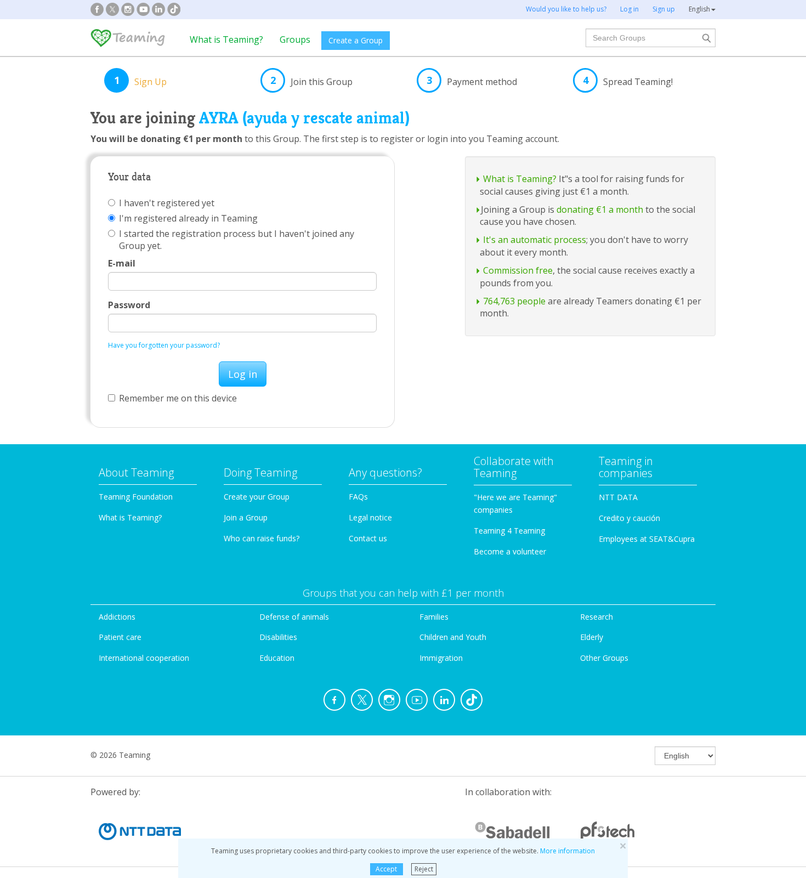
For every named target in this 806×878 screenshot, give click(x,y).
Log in (242, 374)
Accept (386, 869)
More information (567, 851)
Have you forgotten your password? (164, 345)
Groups (295, 39)
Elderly (591, 637)
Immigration (441, 658)
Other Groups (604, 658)
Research (596, 616)
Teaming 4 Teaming (509, 530)
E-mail (121, 263)
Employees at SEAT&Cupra (647, 539)
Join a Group (246, 517)
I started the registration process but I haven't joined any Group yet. (236, 240)
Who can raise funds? (261, 538)
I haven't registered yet (166, 203)
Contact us (368, 538)
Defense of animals (294, 616)
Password (129, 305)
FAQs (358, 496)
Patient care (120, 637)
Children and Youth (452, 637)
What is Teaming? (226, 39)
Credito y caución (629, 518)
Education (276, 658)
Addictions (117, 616)
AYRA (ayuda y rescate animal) (304, 117)
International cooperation (144, 658)
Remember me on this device (178, 398)
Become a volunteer (510, 551)
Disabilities (278, 637)
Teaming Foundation (136, 496)
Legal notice (370, 517)
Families (434, 616)
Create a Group (355, 40)
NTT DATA (618, 497)
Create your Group (257, 496)
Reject (424, 869)
